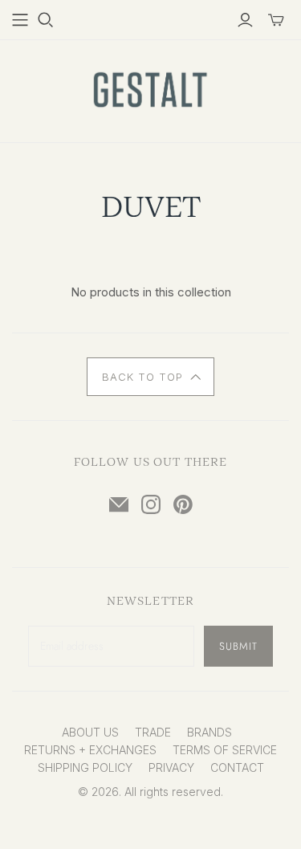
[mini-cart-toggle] (276, 20)
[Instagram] (151, 504)
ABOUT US (90, 732)
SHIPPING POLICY (85, 767)
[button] (150, 376)
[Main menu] (20, 20)
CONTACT (237, 767)
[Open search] (46, 20)
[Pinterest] (183, 504)
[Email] (118, 504)
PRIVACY (171, 767)
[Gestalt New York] (151, 88)
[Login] (245, 20)
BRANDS (209, 732)
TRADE (153, 732)
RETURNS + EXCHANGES (90, 750)
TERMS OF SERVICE (225, 750)
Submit (238, 646)
